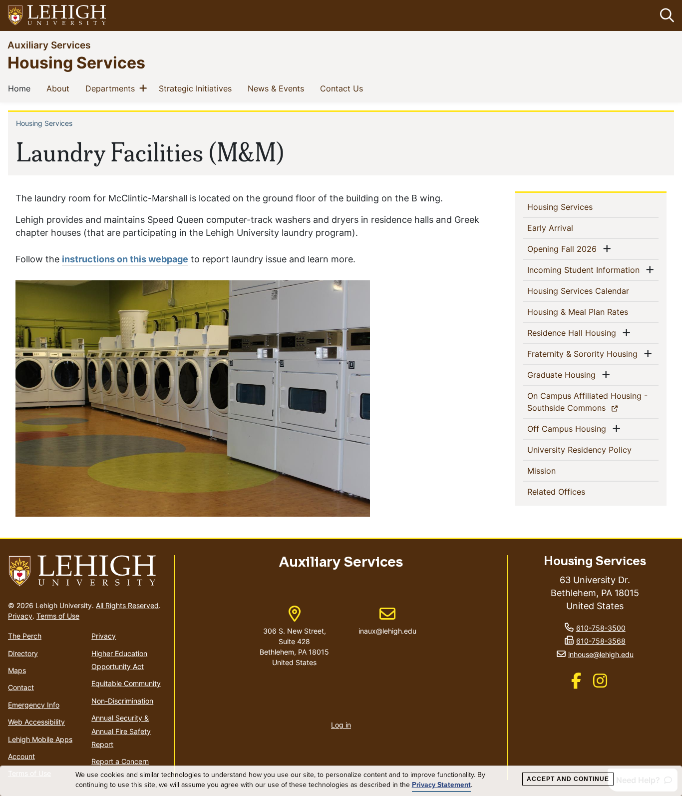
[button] (665, 15)
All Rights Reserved (127, 605)
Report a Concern (120, 761)
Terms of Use (57, 616)
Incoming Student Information (585, 269)
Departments (112, 88)
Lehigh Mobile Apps (40, 739)
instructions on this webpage (125, 259)
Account (21, 756)
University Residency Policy (593, 449)
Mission (557, 470)
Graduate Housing (563, 374)
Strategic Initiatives (197, 88)
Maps (17, 670)
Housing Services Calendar (593, 290)
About (59, 88)
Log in (341, 725)
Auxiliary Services (48, 44)
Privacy (20, 616)
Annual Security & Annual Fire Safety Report (121, 731)
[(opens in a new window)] (57, 15)
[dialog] (341, 781)
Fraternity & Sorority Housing (584, 353)
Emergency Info (33, 705)
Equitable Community (126, 683)
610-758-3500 (601, 628)
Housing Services (76, 62)
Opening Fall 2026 (564, 248)
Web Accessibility (36, 722)
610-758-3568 (601, 641)
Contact (21, 687)
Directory (23, 653)
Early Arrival (566, 227)
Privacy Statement (441, 785)
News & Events (278, 88)
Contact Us (343, 88)
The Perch (24, 636)
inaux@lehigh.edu (387, 621)
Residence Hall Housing (573, 332)
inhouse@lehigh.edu (601, 654)
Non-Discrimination (122, 701)
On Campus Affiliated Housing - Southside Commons (587, 401)
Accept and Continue (568, 779)
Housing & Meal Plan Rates (593, 311)
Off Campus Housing (568, 428)
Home (21, 88)
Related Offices (572, 491)
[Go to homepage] (87, 571)
